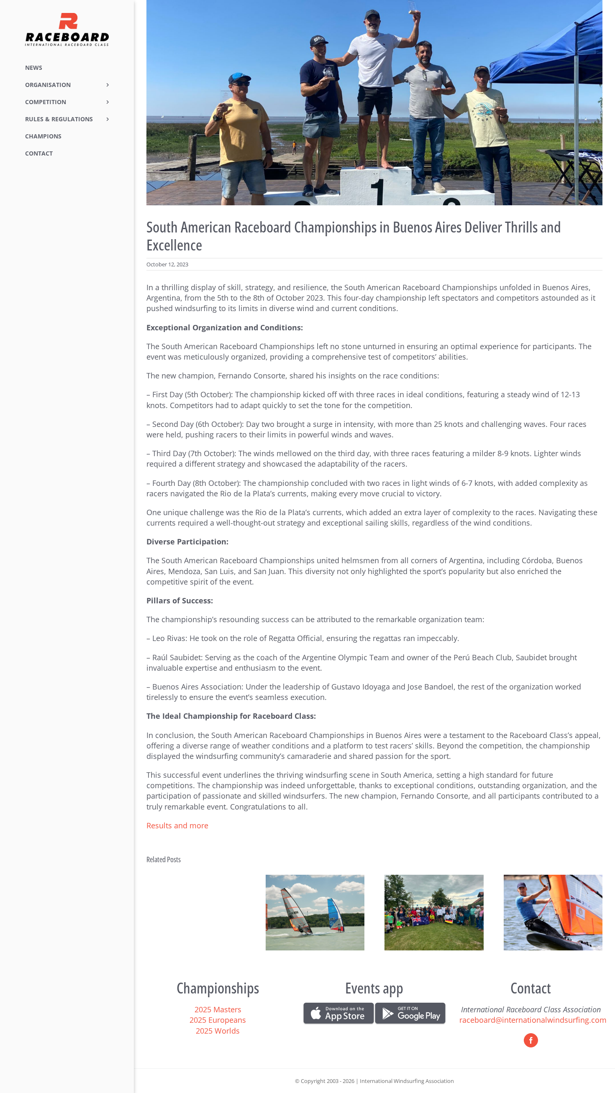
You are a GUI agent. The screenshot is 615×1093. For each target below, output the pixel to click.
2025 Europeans (218, 1020)
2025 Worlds (218, 1031)
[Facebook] (531, 1040)
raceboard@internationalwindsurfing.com (533, 1020)
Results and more (178, 825)
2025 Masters (218, 1009)
